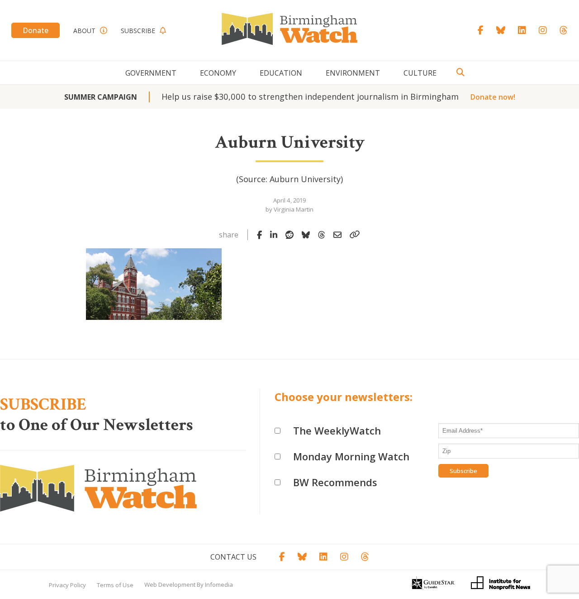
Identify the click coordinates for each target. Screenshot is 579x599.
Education (281, 73)
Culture (420, 73)
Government (150, 73)
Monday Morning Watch (351, 456)
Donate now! (492, 97)
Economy (218, 73)
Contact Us (233, 557)
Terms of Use (115, 585)
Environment (353, 73)
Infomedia (219, 584)
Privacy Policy (67, 585)
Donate (35, 30)
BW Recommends (335, 482)
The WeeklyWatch (337, 430)
